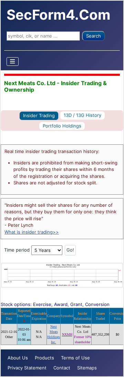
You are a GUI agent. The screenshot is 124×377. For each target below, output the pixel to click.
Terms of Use (75, 357)
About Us (18, 357)
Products (44, 357)
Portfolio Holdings (62, 126)
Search (93, 36)
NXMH (67, 334)
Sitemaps (87, 367)
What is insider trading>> (31, 232)
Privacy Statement (27, 367)
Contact (61, 367)
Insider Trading (39, 115)
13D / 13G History (82, 115)
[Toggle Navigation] (13, 61)
